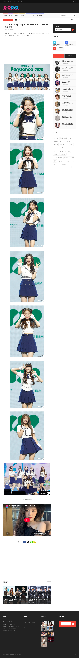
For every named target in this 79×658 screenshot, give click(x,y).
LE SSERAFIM (58, 157)
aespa (56, 144)
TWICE (56, 138)
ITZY (69, 151)
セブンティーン (67, 141)
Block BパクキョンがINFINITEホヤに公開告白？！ (67, 117)
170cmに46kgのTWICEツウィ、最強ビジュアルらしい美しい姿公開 (67, 75)
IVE (70, 138)
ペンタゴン (63, 164)
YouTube (22, 15)
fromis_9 (66, 157)
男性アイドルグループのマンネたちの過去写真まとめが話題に (67, 61)
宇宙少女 (60, 161)
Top (75, 654)
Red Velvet (63, 148)
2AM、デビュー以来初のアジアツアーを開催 (67, 67)
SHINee (72, 161)
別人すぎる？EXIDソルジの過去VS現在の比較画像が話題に (67, 124)
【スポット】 (63, 154)
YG (69, 167)
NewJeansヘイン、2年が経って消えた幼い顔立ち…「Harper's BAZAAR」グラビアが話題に (42, 20)
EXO (69, 148)
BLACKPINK (62, 151)
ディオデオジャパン (7, 1)
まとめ (27, 15)
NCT (61, 141)
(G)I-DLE (55, 148)
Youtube (24, 625)
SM (55, 161)
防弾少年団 (63, 138)
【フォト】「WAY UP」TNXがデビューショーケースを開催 (15, 599)
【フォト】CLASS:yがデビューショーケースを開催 (38, 599)
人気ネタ (59, 56)
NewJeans (56, 154)
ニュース (33, 15)
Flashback (40, 15)
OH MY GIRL (66, 161)
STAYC (71, 144)
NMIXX (55, 151)
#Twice (16, 15)
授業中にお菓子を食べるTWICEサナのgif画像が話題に (67, 110)
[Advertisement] (48, 8)
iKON (73, 167)
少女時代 (56, 141)
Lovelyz (72, 157)
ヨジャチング (56, 164)
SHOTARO (65, 167)
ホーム (5, 15)
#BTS (10, 15)
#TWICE (33, 622)
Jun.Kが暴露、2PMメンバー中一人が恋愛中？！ (67, 95)
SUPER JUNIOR (57, 167)
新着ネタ (70, 56)
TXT (67, 144)
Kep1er (62, 144)
